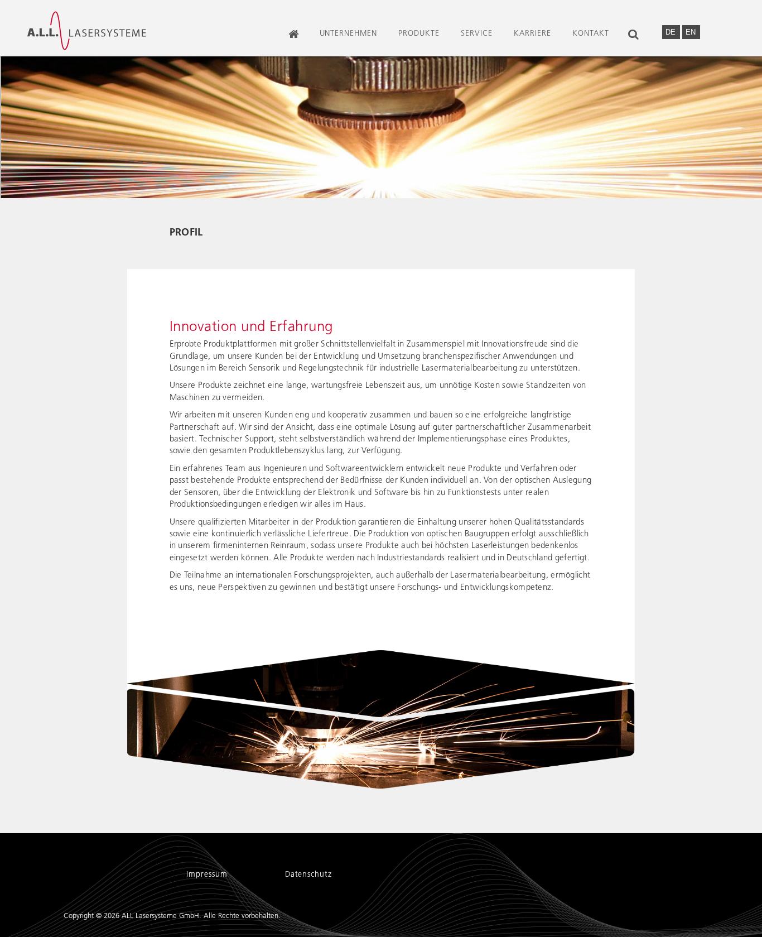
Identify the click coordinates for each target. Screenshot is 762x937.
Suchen (635, 45)
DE (671, 32)
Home (294, 45)
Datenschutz (308, 875)
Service (477, 34)
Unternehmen (349, 34)
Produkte (419, 34)
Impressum (207, 875)
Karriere (532, 34)
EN (691, 32)
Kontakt (590, 34)
